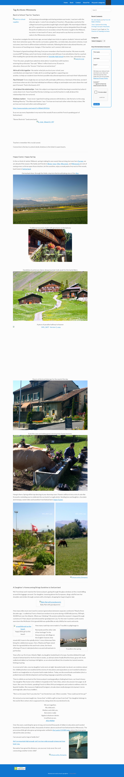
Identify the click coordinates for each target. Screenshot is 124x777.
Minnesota (75, 164)
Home (66, 2)
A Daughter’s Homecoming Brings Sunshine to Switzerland (37, 587)
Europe (80, 161)
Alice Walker (50, 721)
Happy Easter (58, 500)
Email (95, 64)
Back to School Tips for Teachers (26, 15)
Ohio (58, 164)
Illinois (49, 164)
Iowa (54, 164)
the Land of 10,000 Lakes (61, 730)
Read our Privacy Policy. (100, 78)
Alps (77, 173)
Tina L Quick (95, 24)
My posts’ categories (98, 2)
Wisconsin (64, 164)
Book (71, 2)
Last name (96, 58)
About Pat (86, 2)
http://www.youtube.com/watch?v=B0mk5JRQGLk (31, 108)
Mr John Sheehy (96, 20)
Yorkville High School (55, 56)
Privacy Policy (73, 773)
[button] (108, 2)
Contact (78, 2)
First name (96, 52)
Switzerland (26, 169)
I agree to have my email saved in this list (99, 84)
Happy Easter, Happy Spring (24, 157)
